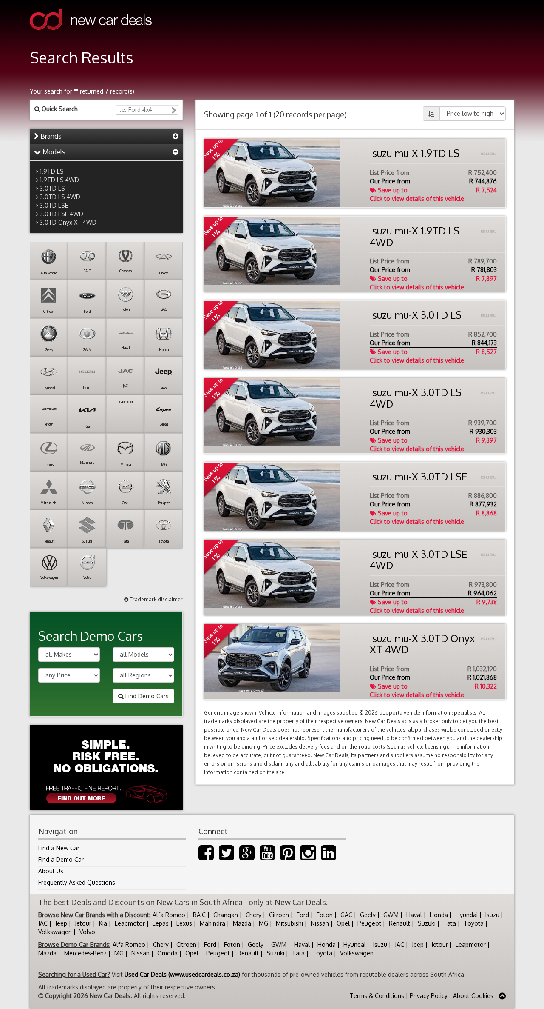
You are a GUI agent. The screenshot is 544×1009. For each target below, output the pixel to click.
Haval (414, 914)
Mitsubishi (289, 923)
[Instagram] (308, 856)
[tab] (106, 137)
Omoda (167, 953)
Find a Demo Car (61, 859)
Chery (253, 914)
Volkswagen (55, 931)
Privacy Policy (429, 995)
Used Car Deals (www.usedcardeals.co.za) (182, 974)
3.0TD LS (52, 188)
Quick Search (59, 108)
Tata (449, 923)
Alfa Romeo (169, 914)
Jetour (83, 923)
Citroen (279, 914)
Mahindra (212, 923)
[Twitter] (226, 856)
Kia (103, 923)
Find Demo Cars (146, 696)
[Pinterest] (287, 856)
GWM (391, 914)
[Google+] (247, 856)
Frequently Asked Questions (76, 882)
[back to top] (502, 995)
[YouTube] (267, 856)
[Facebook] (206, 856)
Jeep (61, 923)
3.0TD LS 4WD (60, 196)
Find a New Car (58, 848)
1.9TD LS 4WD (59, 179)
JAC (43, 923)
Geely (368, 914)
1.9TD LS (52, 171)
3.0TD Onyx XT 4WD (68, 222)
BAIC (199, 914)
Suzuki (427, 923)
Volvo (87, 931)
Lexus (184, 923)
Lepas (161, 923)
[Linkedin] (328, 856)
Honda (439, 914)
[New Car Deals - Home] (91, 36)
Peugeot (369, 923)
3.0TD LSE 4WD (61, 213)
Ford (303, 914)
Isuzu (492, 914)
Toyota (474, 923)
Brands (50, 136)
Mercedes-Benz (85, 953)
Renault (399, 923)
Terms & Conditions (377, 995)
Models (53, 152)
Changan (225, 914)
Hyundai (467, 914)
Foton (325, 914)
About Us (50, 871)
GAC (346, 914)
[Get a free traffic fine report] (106, 767)
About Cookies (473, 995)
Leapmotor (130, 923)
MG (263, 923)
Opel (343, 923)
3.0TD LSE (54, 205)
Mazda (242, 923)
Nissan (320, 923)
